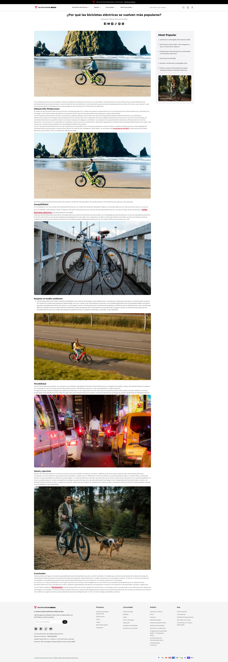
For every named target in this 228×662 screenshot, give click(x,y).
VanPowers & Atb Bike (168, 58)
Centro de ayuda (126, 7)
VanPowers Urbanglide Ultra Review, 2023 (175, 40)
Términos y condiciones (157, 628)
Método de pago (155, 620)
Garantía (153, 617)
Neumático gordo (102, 625)
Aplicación (126, 623)
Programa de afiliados (130, 625)
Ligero (98, 622)
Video (125, 617)
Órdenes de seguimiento (185, 617)
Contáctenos (181, 614)
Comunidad (110, 7)
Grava (98, 619)
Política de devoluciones (158, 623)
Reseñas (126, 614)
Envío (152, 614)
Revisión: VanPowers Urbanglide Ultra (173, 63)
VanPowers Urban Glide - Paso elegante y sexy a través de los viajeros (175, 45)
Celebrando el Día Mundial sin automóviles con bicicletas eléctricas (175, 52)
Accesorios (99, 627)
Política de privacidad (157, 625)
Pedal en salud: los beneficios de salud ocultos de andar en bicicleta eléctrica (173, 69)
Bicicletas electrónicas (79, 7)
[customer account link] (192, 7)
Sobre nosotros (182, 611)
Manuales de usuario (184, 620)
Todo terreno (100, 616)
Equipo (96, 7)
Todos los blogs (128, 611)
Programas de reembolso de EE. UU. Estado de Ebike (158, 633)
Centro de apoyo (128, 620)
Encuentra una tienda (130, 628)
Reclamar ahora (129, 2)
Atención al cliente (156, 611)
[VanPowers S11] (174, 88)
